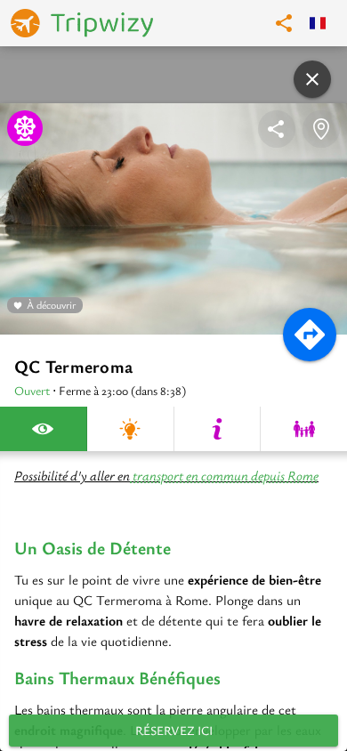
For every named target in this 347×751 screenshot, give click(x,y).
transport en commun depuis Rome (224, 475)
